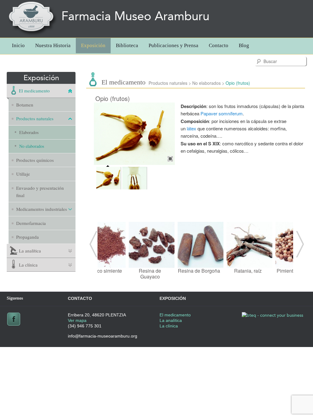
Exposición (93, 45)
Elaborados (29, 132)
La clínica (28, 265)
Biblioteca (127, 45)
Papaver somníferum (222, 113)
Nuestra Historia (53, 45)
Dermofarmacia (31, 223)
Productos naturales (34, 118)
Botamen (24, 105)
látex (191, 128)
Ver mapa (77, 320)
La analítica (30, 251)
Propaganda (27, 237)
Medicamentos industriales (41, 209)
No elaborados (31, 146)
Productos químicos (35, 160)
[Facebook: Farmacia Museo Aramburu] (13, 324)
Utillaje (23, 174)
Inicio (18, 45)
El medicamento (34, 91)
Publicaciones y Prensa (173, 45)
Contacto (218, 45)
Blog (244, 45)
